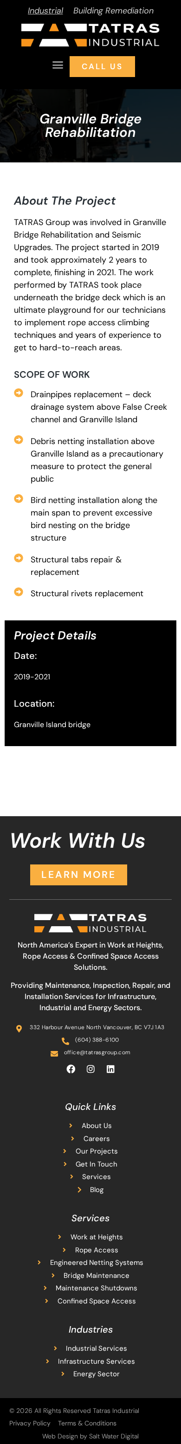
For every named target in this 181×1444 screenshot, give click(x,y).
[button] (58, 65)
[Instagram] (90, 1068)
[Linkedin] (110, 1068)
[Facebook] (70, 1068)
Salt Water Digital (114, 1436)
